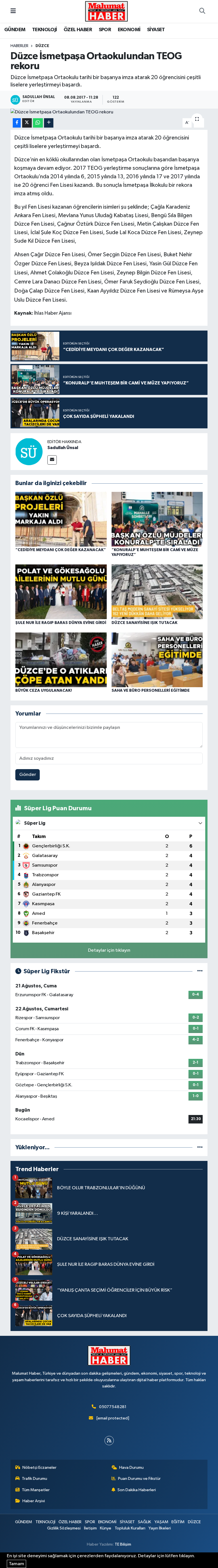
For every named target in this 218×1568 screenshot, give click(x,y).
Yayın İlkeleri (159, 1528)
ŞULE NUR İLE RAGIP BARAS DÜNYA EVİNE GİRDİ (60, 623)
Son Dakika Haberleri (137, 1490)
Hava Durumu (131, 1467)
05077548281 (112, 1407)
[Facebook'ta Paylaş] (17, 123)
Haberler (19, 46)
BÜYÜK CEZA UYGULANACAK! (43, 691)
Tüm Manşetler (36, 1490)
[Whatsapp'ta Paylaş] (38, 123)
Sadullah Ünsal (62, 447)
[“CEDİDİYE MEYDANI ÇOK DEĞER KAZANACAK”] (61, 519)
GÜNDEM (14, 29)
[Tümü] (200, 1147)
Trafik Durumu (34, 1478)
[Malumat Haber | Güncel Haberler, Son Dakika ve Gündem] (106, 11)
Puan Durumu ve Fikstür (139, 1478)
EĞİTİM (178, 1522)
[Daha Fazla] (48, 123)
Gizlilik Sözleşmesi (64, 1528)
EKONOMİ (129, 29)
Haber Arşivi (33, 1501)
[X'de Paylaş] (27, 123)
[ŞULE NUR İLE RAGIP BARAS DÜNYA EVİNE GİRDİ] (61, 591)
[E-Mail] (52, 460)
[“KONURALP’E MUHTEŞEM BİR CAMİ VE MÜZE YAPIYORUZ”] (157, 519)
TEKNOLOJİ (44, 29)
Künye (105, 1528)
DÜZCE (42, 46)
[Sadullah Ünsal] (29, 451)
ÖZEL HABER (78, 29)
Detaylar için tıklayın (109, 950)
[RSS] (109, 1440)
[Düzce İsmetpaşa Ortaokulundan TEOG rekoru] (109, 112)
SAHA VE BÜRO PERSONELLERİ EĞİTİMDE (151, 691)
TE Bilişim (123, 1544)
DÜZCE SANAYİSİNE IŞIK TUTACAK (144, 623)
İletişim (90, 1528)
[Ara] (202, 11)
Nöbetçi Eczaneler (39, 1467)
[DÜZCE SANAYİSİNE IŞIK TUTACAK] (157, 591)
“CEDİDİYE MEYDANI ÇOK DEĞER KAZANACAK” (60, 550)
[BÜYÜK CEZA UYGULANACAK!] (61, 659)
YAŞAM (161, 1522)
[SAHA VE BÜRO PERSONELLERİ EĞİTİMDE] (157, 659)
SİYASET (156, 29)
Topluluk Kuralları (130, 1528)
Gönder (27, 774)
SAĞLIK (144, 1522)
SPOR (105, 29)
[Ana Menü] (13, 11)
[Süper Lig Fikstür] (200, 971)
